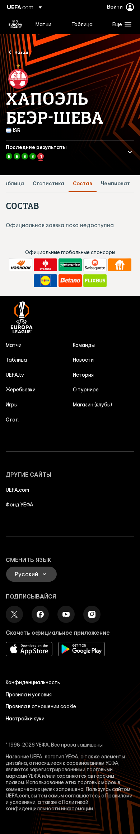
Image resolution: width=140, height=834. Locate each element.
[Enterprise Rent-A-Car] (70, 264)
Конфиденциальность (33, 682)
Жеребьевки (21, 389)
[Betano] (70, 280)
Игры (12, 405)
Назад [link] (21, 51)
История (83, 375)
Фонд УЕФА (19, 504)
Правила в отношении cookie (41, 706)
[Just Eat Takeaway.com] (119, 264)
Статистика (48, 183)
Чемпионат (115, 183)
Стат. (12, 420)
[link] (43, 24)
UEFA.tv (15, 375)
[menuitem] (47, 24)
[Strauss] (45, 264)
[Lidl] (45, 280)
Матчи (14, 345)
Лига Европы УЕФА (15, 24)
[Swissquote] (95, 264)
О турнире (86, 389)
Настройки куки (25, 718)
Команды (84, 345)
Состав (82, 183)
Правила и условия (29, 694)
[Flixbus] (95, 280)
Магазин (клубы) (92, 405)
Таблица (12, 183)
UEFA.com (17, 490)
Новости (83, 360)
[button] (120, 24)
